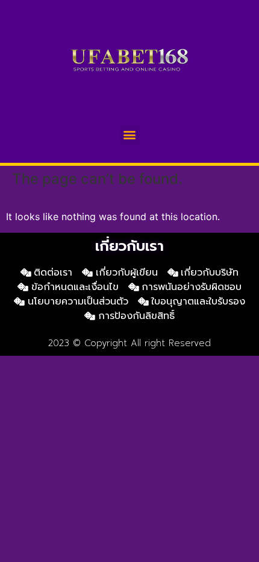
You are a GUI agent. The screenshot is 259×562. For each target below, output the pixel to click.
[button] (130, 135)
